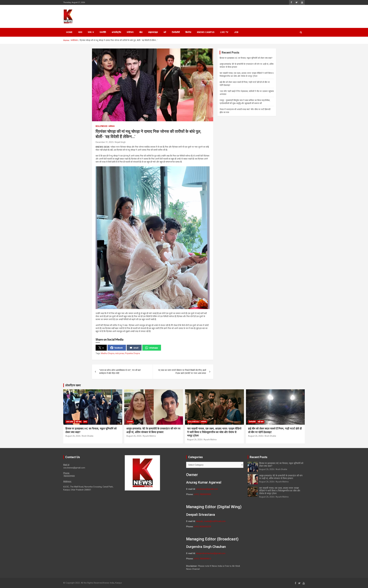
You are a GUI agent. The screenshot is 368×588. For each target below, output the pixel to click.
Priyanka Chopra (132, 353)
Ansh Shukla (87, 436)
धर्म (165, 32)
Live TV (224, 32)
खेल (140, 32)
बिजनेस (188, 32)
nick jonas (119, 353)
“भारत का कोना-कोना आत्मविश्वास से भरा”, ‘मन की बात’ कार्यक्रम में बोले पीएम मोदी (120, 371)
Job (236, 32)
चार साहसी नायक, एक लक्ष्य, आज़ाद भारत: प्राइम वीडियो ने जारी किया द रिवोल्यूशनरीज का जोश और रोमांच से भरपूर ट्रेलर (214, 432)
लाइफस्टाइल (153, 32)
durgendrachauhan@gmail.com (210, 553)
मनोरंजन (130, 32)
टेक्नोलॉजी (176, 32)
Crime (130, 422)
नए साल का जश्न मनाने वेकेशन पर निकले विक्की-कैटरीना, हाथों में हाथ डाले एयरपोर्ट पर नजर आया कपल (182, 371)
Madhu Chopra (107, 353)
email (136, 347)
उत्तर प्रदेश (69, 422)
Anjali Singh (120, 142)
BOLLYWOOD (102, 126)
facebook (118, 347)
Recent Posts (258, 457)
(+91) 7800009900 (202, 494)
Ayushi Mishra (149, 436)
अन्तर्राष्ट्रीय (116, 32)
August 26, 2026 (72, 436)
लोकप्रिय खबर (73, 385)
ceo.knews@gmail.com (207, 489)
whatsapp (153, 347)
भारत (80, 32)
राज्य (89, 32)
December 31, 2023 (104, 142)
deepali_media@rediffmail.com (211, 521)
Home (69, 32)
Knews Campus (205, 32)
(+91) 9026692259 (202, 526)
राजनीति (103, 32)
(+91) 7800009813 (202, 558)
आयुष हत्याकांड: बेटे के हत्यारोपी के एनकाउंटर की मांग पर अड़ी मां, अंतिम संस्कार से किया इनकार (153, 430)
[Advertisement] (250, 15)
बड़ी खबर (78, 422)
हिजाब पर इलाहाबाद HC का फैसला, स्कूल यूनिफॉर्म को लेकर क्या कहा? (246, 58)
